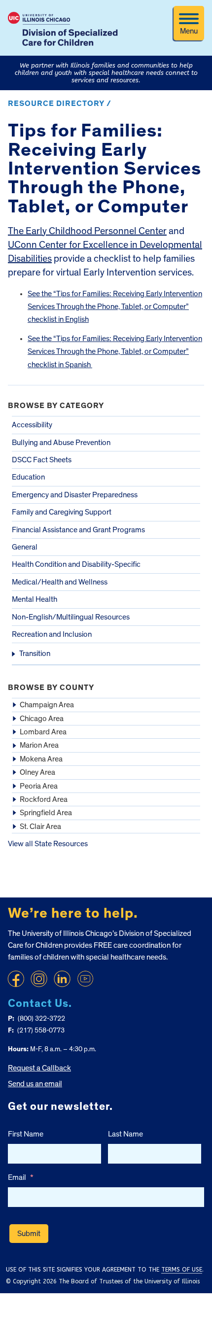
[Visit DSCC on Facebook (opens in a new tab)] (16, 979)
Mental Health (34, 599)
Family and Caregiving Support (61, 512)
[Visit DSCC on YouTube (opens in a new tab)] (85, 979)
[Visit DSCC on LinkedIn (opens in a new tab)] (62, 979)
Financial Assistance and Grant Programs (78, 530)
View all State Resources (48, 844)
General (24, 547)
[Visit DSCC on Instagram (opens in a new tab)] (39, 979)
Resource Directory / (59, 103)
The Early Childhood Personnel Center (87, 231)
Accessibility (32, 425)
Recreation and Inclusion (52, 634)
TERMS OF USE (181, 1269)
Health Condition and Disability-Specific (76, 564)
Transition (34, 653)
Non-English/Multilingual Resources (71, 617)
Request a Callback (39, 1068)
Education (28, 477)
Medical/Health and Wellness (59, 582)
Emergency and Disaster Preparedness (75, 495)
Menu (189, 31)
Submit (28, 1234)
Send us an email (35, 1084)
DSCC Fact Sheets (41, 460)
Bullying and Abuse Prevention (61, 443)
